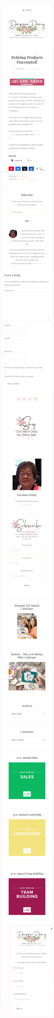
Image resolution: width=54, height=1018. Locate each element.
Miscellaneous (22, 177)
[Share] (18, 169)
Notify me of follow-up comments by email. (23, 367)
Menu (29, 10)
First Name (27, 545)
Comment (9, 290)
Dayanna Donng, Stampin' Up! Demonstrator (27, 30)
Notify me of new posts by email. (18, 376)
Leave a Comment (32, 69)
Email (7, 338)
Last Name (26, 558)
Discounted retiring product (27, 179)
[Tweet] (24, 169)
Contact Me (37, 263)
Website (8, 351)
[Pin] (11, 169)
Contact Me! (27, 504)
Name (7, 325)
